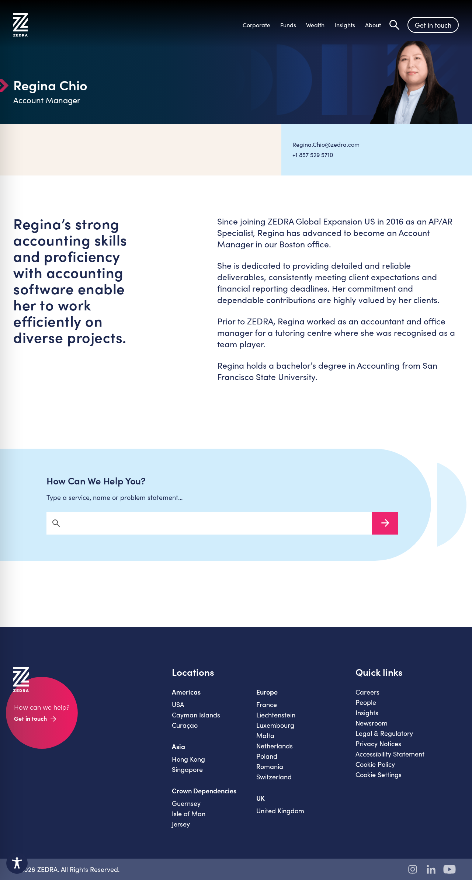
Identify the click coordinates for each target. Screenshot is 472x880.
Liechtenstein (275, 714)
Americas (186, 692)
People (365, 702)
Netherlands (274, 745)
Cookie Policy (375, 764)
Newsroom (371, 723)
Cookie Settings (378, 774)
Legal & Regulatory (384, 733)
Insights (366, 712)
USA (178, 704)
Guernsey (186, 803)
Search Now (385, 523)
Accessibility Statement (389, 753)
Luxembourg (275, 725)
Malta (265, 735)
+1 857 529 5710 (312, 155)
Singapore (187, 769)
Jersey (181, 824)
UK (260, 798)
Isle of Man (188, 813)
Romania (269, 766)
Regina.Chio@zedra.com (326, 144)
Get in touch (433, 25)
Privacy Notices (378, 743)
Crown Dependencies (204, 790)
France (266, 704)
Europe (267, 692)
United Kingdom (280, 810)
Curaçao (185, 725)
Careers (367, 692)
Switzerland (274, 776)
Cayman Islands (196, 714)
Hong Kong (188, 759)
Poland (266, 756)
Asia (178, 746)
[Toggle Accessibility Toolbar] (17, 863)
